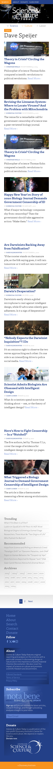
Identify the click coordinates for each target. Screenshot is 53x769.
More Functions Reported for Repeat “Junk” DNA (25, 559)
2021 (35, 573)
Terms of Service (13, 677)
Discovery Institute (27, 765)
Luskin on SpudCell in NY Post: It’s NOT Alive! (23, 526)
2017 (18, 577)
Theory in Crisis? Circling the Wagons (24, 61)
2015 (30, 577)
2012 (7, 582)
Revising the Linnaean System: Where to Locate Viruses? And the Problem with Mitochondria (25, 105)
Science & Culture (13, 113)
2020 (41, 573)
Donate (24, 2)
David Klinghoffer (14, 252)
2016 (24, 577)
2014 (36, 577)
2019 (7, 577)
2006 (42, 582)
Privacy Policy (11, 681)
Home (11, 615)
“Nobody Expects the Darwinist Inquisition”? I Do (25, 339)
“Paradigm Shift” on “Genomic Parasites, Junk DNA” (26, 551)
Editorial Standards (14, 674)
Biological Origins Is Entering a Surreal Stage (23, 530)
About (16, 2)
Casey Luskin (11, 396)
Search (11, 624)
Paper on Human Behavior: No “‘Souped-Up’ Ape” (25, 555)
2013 (41, 577)
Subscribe (34, 2)
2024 (14, 573)
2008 (30, 582)
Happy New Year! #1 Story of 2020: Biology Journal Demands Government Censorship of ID (25, 198)
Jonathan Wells (13, 67)
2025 (7, 573)
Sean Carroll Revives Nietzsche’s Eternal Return (24, 563)
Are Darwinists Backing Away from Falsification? (24, 246)
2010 (18, 582)
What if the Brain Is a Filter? (16, 523)
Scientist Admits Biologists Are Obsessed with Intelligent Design (25, 387)
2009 (24, 582)
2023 (22, 573)
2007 (36, 582)
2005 (7, 586)
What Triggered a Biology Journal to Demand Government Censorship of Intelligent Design (26, 480)
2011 (12, 582)
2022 (30, 573)
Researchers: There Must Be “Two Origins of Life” (25, 534)
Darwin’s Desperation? (20, 291)
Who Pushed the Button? (15, 538)
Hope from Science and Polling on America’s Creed (25, 547)
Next (30, 601)
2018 (13, 577)
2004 (13, 586)
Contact (12, 628)
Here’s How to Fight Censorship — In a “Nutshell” (25, 432)
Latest (42, 25)
